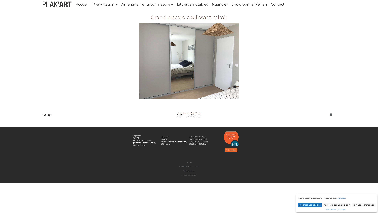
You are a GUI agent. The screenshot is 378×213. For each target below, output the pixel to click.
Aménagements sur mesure (145, 4)
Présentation (103, 4)
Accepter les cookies (310, 205)
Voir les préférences (363, 205)
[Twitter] (191, 162)
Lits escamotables (192, 4)
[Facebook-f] (187, 162)
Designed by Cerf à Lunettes (189, 166)
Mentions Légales (341, 209)
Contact (277, 4)
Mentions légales (341, 198)
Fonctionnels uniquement (337, 205)
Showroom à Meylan (249, 4)
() (180, 142)
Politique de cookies (331, 209)
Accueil (82, 4)
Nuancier (220, 4)
